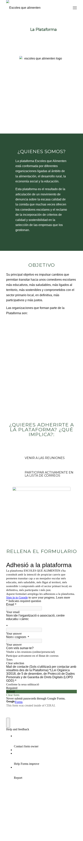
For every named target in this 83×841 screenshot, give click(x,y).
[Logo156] (34, 8)
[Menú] (75, 7)
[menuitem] (75, 7)
